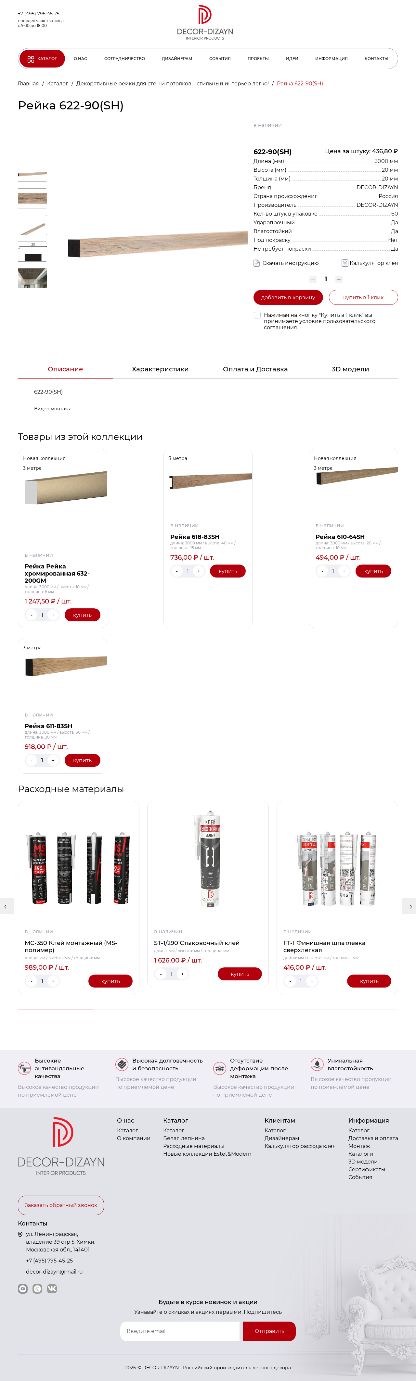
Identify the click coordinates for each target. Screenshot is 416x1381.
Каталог (47, 58)
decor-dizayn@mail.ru (54, 1272)
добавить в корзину (288, 297)
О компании (133, 1138)
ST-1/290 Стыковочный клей (197, 943)
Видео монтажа (53, 409)
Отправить (269, 1331)
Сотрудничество (124, 58)
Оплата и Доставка (255, 369)
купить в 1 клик (363, 297)
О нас (80, 58)
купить (82, 615)
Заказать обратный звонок (61, 1205)
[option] (78, 897)
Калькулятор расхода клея (300, 1146)
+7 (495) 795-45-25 (38, 14)
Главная (29, 84)
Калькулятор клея (374, 263)
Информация (331, 58)
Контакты (376, 58)
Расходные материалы (194, 1146)
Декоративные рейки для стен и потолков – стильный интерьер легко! (173, 84)
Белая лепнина (184, 1138)
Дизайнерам (177, 58)
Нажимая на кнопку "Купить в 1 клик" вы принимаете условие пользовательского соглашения (319, 321)
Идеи (292, 58)
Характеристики (160, 369)
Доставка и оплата (373, 1138)
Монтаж (359, 1146)
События (220, 58)
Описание (65, 369)
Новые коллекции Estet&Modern (207, 1154)
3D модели (350, 369)
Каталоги (360, 1154)
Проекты (258, 58)
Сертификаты (366, 1169)
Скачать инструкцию (290, 263)
